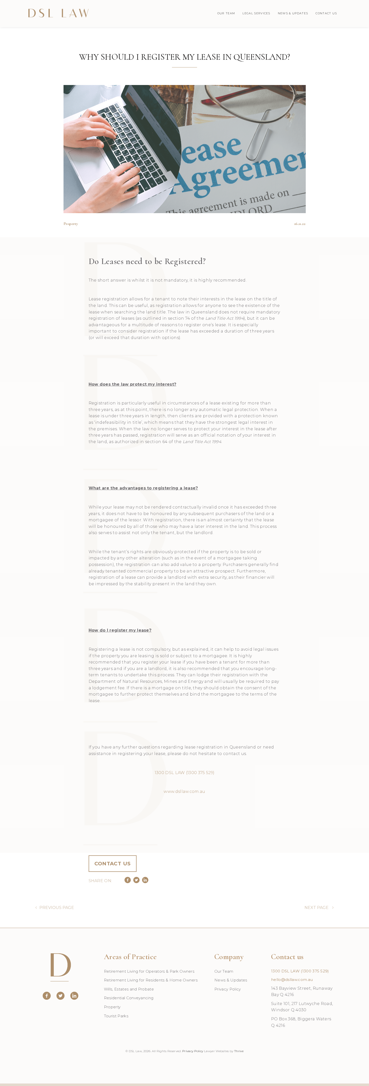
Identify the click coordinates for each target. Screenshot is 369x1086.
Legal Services (256, 13)
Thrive (238, 1051)
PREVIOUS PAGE (56, 908)
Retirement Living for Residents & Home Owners (151, 980)
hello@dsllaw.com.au (292, 979)
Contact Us (326, 13)
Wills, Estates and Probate (129, 989)
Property (112, 1007)
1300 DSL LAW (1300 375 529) (300, 971)
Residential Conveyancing (129, 997)
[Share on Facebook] (128, 881)
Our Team (226, 13)
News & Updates (293, 13)
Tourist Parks (116, 1016)
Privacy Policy (227, 989)
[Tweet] (136, 881)
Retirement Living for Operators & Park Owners (149, 971)
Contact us (112, 864)
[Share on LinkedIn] (145, 881)
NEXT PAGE (316, 908)
